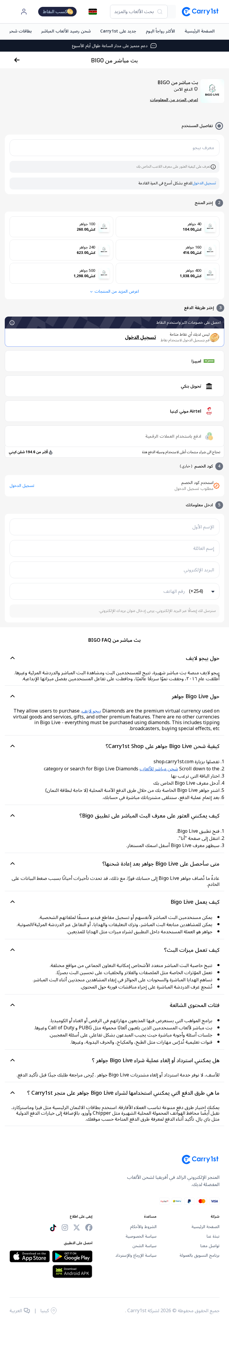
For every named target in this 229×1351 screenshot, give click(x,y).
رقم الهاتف (174, 591)
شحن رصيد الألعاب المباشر (66, 31)
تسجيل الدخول (204, 183)
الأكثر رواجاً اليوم (160, 31)
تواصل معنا (209, 1246)
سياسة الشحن (144, 1246)
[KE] (93, 12)
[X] (76, 1227)
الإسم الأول (203, 527)
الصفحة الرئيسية (200, 31)
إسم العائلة (203, 548)
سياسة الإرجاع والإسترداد (136, 1256)
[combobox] (138, 11)
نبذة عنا (213, 1236)
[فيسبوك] (88, 1227)
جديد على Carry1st (118, 31)
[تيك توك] (53, 1227)
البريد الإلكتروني (199, 569)
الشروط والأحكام (143, 1227)
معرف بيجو (203, 147)
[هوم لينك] (197, 11)
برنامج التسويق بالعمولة (199, 1256)
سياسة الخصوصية (141, 1236)
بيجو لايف (91, 711)
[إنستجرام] (65, 1227)
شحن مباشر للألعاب (159, 769)
